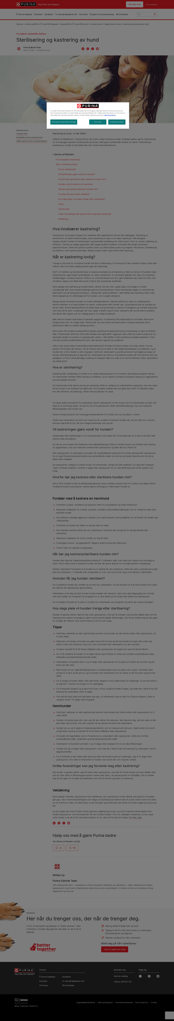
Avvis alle (97, 122)
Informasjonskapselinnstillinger (64, 122)
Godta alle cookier (117, 122)
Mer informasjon (110, 115)
